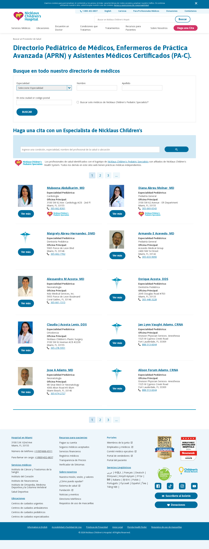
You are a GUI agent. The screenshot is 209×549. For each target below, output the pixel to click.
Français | (129, 472)
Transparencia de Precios (72, 460)
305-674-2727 (58, 393)
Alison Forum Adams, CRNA (158, 370)
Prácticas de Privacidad (97, 527)
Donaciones (171, 11)
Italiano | (117, 479)
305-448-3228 (149, 299)
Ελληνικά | (113, 476)
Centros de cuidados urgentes (27, 503)
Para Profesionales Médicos (146, 11)
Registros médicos (69, 456)
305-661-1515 (58, 302)
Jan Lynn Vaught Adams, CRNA (160, 324)
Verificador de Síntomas (71, 464)
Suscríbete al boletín (178, 495)
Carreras (122, 11)
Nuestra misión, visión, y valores (76, 477)
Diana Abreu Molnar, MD (156, 188)
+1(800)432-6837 (44, 457)
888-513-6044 (149, 344)
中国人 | (119, 472)
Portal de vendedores (118, 456)
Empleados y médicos (119, 447)
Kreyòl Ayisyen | (127, 476)
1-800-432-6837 (89, 11)
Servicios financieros (70, 451)
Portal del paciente (117, 460)
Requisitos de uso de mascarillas (76, 503)
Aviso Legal (117, 527)
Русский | (125, 483)
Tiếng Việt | (113, 487)
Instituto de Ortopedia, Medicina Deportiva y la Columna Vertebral (28, 486)
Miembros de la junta (118, 442)
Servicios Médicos (20, 28)
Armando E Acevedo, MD (156, 233)
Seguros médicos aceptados (74, 447)
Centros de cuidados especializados (30, 516)
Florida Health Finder (137, 527)
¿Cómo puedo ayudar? (71, 481)
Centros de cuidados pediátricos (28, 512)
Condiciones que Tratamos (89, 28)
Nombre (81, 83)
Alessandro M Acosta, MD (65, 279)
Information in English (37, 527)
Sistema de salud (68, 485)
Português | (113, 483)
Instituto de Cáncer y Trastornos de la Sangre (31, 470)
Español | (136, 483)
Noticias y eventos (69, 494)
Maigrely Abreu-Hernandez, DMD (71, 233)
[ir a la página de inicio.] (27, 16)
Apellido (126, 83)
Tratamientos (112, 28)
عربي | (110, 472)
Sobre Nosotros (159, 28)
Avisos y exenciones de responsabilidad (131, 5)
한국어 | (127, 479)
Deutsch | (140, 472)
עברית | (140, 476)
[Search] (177, 149)
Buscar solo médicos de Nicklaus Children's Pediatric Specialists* (114, 102)
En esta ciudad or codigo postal (33, 97)
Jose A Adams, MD (60, 370)
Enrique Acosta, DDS (153, 279)
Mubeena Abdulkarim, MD (66, 188)
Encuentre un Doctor (62, 28)
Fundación (65, 490)
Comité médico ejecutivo (120, 451)
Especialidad (22, 83)
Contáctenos (191, 11)
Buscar (183, 19)
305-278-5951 (58, 347)
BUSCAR (27, 111)
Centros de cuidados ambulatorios (29, 508)
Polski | (136, 479)
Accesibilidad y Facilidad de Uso (67, 527)
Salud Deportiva (19, 491)
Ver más (26, 213)
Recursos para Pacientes (133, 28)
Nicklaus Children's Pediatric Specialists (128, 161)
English (108, 11)
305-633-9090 (149, 256)
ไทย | (145, 483)
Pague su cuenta (68, 442)
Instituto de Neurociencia (24, 481)
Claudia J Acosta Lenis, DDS (67, 324)
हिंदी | (109, 479)
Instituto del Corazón (22, 476)
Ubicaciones (42, 28)
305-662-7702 (58, 253)
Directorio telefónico (70, 499)
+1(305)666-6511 (43, 451)
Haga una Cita (185, 28)
